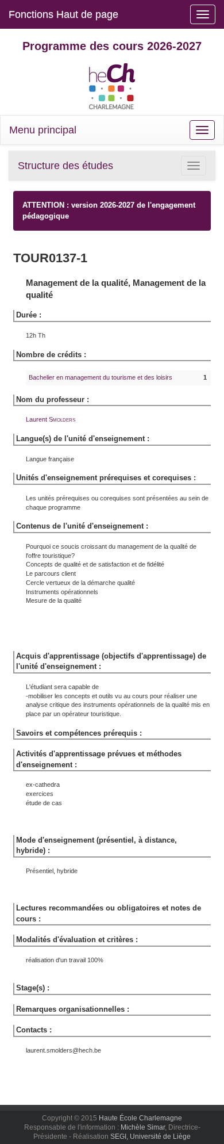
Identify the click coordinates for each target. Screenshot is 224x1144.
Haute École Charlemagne (140, 1118)
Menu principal (42, 130)
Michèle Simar (143, 1127)
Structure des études (65, 165)
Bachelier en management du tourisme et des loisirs (100, 377)
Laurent (50, 419)
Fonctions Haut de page (63, 14)
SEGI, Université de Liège (150, 1136)
